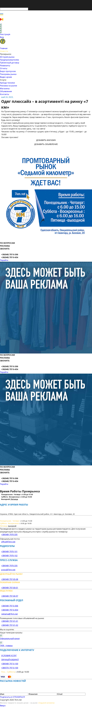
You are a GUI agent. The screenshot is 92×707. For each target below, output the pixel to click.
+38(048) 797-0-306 (9, 606)
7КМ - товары (6, 645)
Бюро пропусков (8, 71)
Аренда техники (7, 82)
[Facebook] (46, 24)
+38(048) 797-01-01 (9, 621)
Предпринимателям (9, 59)
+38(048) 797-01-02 (9, 625)
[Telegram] (46, 32)
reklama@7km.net (9, 614)
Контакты (4, 94)
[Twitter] (46, 28)
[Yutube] (46, 30)
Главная (3, 48)
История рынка (7, 57)
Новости (4, 51)
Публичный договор (9, 62)
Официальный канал (10, 638)
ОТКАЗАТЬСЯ (19, 697)
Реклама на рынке (8, 85)
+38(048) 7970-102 (9, 555)
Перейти (4, 260)
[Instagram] (46, 26)
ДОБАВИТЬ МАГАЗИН (46, 140)
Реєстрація (5, 34)
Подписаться (6, 697)
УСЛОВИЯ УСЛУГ (9, 655)
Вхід (2, 37)
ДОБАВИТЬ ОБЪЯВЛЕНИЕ (46, 144)
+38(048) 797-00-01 (9, 587)
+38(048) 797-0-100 (9, 663)
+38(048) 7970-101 (9, 551)
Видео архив (6, 77)
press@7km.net (8, 569)
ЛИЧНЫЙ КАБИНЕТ (10, 659)
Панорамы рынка (8, 74)
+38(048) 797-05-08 (9, 579)
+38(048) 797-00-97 (9, 596)
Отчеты (3, 68)
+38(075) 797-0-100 (9, 667)
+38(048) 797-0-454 (9, 610)
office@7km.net (8, 541)
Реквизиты (5, 65)
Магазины (5, 88)
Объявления (6, 91)
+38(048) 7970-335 (9, 534)
